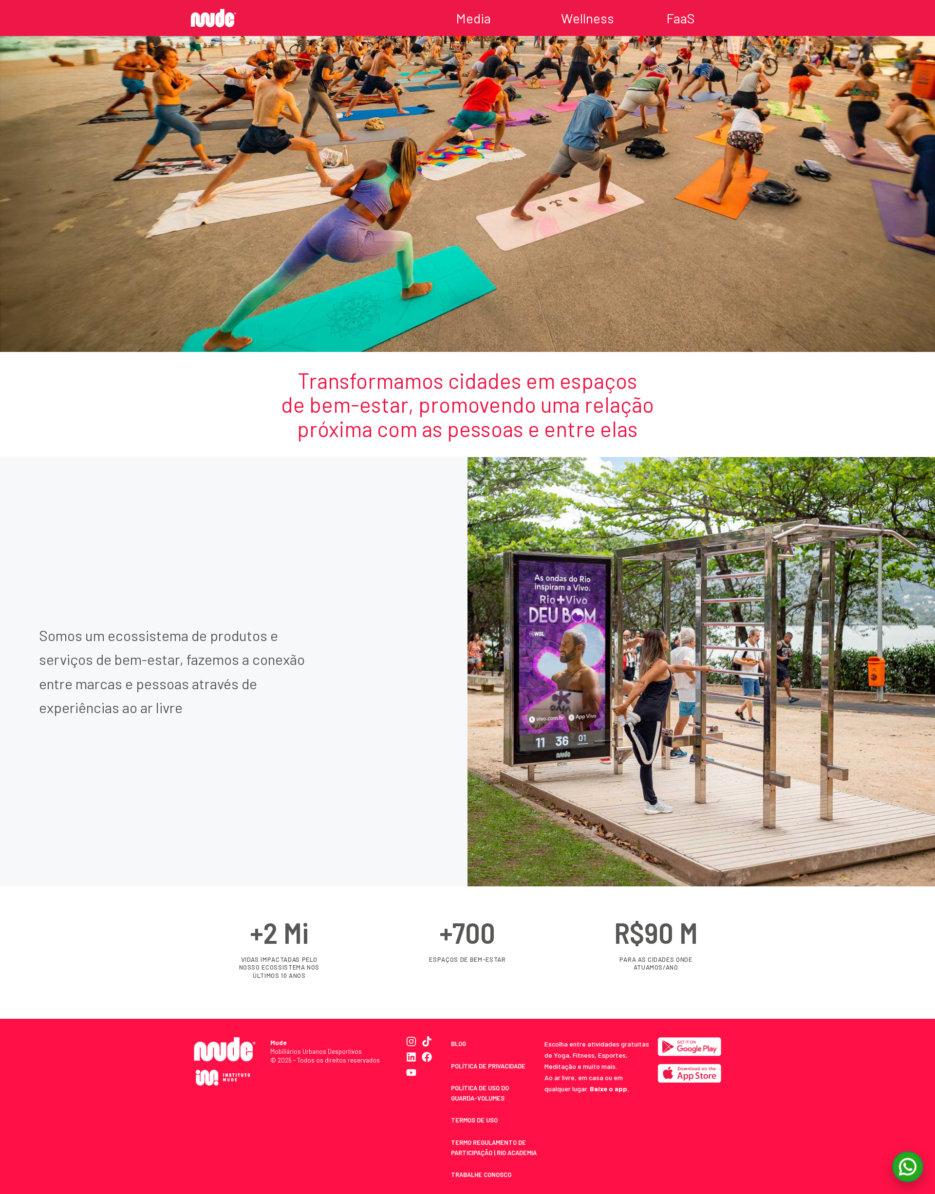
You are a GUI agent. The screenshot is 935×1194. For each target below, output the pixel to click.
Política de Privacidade (488, 1066)
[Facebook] (427, 1057)
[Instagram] (411, 1041)
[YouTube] (411, 1072)
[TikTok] (427, 1041)
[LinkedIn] (411, 1057)
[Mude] (213, 17)
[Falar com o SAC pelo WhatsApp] (907, 1166)
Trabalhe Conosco (481, 1174)
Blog (458, 1043)
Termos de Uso (474, 1120)
